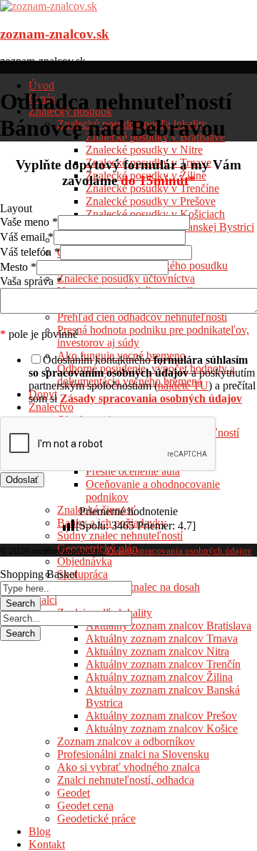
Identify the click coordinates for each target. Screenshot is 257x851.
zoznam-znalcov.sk (54, 33)
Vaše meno (29, 222)
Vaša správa (31, 281)
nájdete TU (183, 385)
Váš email (27, 237)
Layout (16, 208)
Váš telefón (30, 252)
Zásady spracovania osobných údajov (179, 550)
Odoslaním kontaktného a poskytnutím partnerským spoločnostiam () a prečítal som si (142, 379)
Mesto (18, 267)
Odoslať (22, 479)
